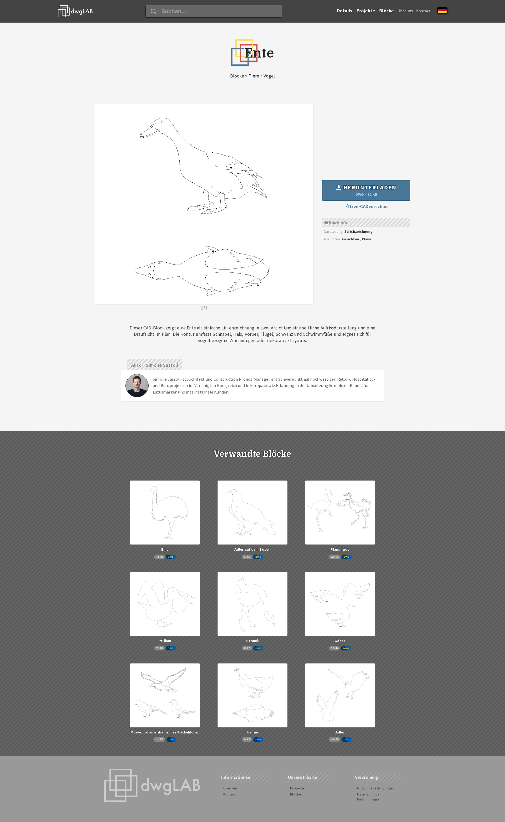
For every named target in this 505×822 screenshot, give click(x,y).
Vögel (269, 76)
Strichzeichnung (358, 231)
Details (344, 10)
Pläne (366, 238)
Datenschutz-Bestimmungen (369, 797)
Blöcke (386, 10)
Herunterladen (369, 190)
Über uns (405, 10)
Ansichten (350, 238)
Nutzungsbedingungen (375, 787)
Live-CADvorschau (368, 206)
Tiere (254, 76)
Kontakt (423, 10)
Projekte (366, 10)
